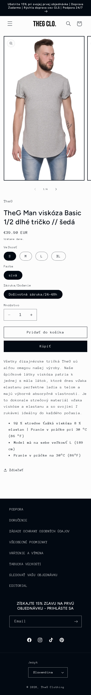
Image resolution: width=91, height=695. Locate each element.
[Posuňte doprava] (56, 189)
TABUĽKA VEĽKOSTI (25, 564)
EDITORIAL (18, 586)
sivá (13, 275)
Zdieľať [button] (16, 470)
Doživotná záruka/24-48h (33, 294)
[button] (9, 23)
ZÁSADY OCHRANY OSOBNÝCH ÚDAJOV (39, 531)
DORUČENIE (18, 520)
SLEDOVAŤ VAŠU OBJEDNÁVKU (33, 575)
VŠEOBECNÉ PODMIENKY (28, 542)
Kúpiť (45, 346)
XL (58, 256)
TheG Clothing (53, 687)
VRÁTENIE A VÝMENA (26, 553)
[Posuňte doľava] (35, 189)
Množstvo (11, 305)
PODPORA (16, 509)
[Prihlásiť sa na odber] (76, 621)
